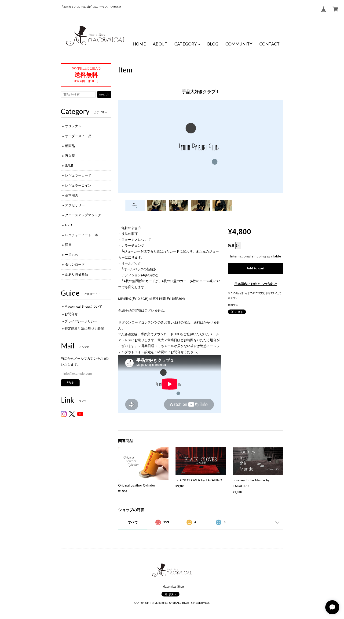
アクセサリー (75, 205)
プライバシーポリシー (81, 321)
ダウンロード (75, 264)
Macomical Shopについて (83, 306)
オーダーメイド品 (78, 136)
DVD (68, 225)
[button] (187, 44)
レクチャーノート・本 (81, 235)
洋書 (68, 245)
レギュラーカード (78, 175)
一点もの (71, 255)
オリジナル (73, 126)
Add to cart (255, 268)
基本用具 (71, 195)
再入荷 (70, 156)
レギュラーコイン (78, 185)
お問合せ (71, 314)
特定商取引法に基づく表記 (84, 328)
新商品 (70, 146)
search (104, 94)
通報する (233, 304)
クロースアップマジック (83, 215)
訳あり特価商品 (76, 274)
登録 (70, 383)
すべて (133, 522)
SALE (69, 165)
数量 (231, 245)
